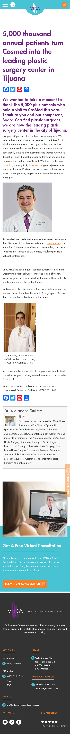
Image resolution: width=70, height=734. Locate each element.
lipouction (7, 165)
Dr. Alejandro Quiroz (23, 411)
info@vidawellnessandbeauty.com (23, 704)
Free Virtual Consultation (64, 5)
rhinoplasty (34, 165)
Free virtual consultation (22, 583)
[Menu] (5, 5)
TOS (9, 685)
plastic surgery (53, 243)
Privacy (10, 680)
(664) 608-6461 (15, 663)
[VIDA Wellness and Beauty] (35, 7)
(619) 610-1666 (15, 676)
